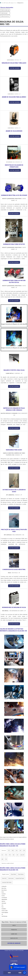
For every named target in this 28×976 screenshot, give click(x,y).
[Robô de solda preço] (14, 659)
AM (2, 859)
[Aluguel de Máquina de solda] (14, 675)
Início (14, 925)
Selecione (4, 850)
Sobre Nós (14, 934)
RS (6, 854)
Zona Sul (4, 878)
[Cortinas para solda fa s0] (14, 793)
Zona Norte (13, 874)
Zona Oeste (20, 874)
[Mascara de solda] (14, 709)
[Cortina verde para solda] (14, 726)
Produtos (14, 929)
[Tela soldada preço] (14, 759)
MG (13, 850)
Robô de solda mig (5, 10)
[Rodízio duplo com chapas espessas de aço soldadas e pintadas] (14, 826)
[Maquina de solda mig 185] (14, 314)
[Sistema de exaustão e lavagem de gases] (14, 480)
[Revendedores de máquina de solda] (14, 598)
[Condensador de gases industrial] (14, 560)
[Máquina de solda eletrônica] (14, 810)
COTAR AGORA (15, 68)
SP (20, 850)
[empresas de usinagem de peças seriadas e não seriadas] (14, 399)
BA (13, 854)
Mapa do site (14, 938)
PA (6, 859)
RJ (9, 850)
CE (17, 854)
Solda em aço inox (5, 16)
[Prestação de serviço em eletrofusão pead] (14, 520)
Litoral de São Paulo (6, 882)
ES (16, 850)
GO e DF (22, 854)
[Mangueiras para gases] (14, 441)
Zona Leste (10, 878)
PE (9, 854)
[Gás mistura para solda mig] (14, 776)
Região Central (5, 874)
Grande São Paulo (20, 878)
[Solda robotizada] (14, 692)
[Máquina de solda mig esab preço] (14, 642)
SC (2, 854)
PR (24, 850)
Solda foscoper (4, 13)
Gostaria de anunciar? (14, 943)
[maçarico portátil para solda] (14, 361)
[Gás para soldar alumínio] (14, 742)
